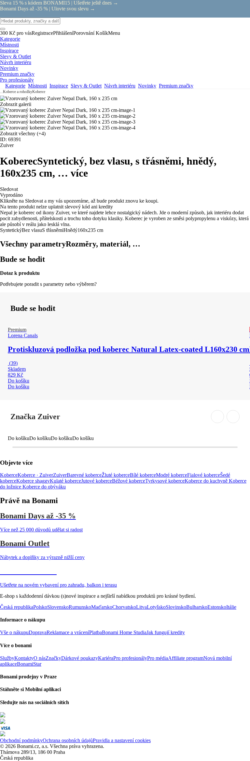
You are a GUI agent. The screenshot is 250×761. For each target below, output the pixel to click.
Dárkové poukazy (79, 658)
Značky (53, 658)
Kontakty (24, 658)
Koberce (38, 91)
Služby (7, 658)
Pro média (157, 658)
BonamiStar (29, 664)
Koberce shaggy (33, 481)
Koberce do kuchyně (207, 481)
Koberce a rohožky (17, 91)
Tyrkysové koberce (165, 481)
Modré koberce (171, 475)
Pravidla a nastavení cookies (122, 740)
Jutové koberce (96, 481)
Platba (95, 632)
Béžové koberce (128, 481)
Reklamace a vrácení (68, 632)
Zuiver (60, 475)
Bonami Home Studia (124, 632)
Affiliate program (185, 658)
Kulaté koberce (65, 481)
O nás (40, 658)
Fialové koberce (203, 475)
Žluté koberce (116, 475)
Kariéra (105, 658)
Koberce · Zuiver (35, 475)
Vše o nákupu (14, 632)
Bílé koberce (143, 475)
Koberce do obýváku (44, 486)
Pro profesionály (130, 658)
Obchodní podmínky (21, 740)
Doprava (38, 632)
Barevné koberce (84, 475)
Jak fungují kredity (165, 632)
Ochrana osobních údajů (68, 740)
